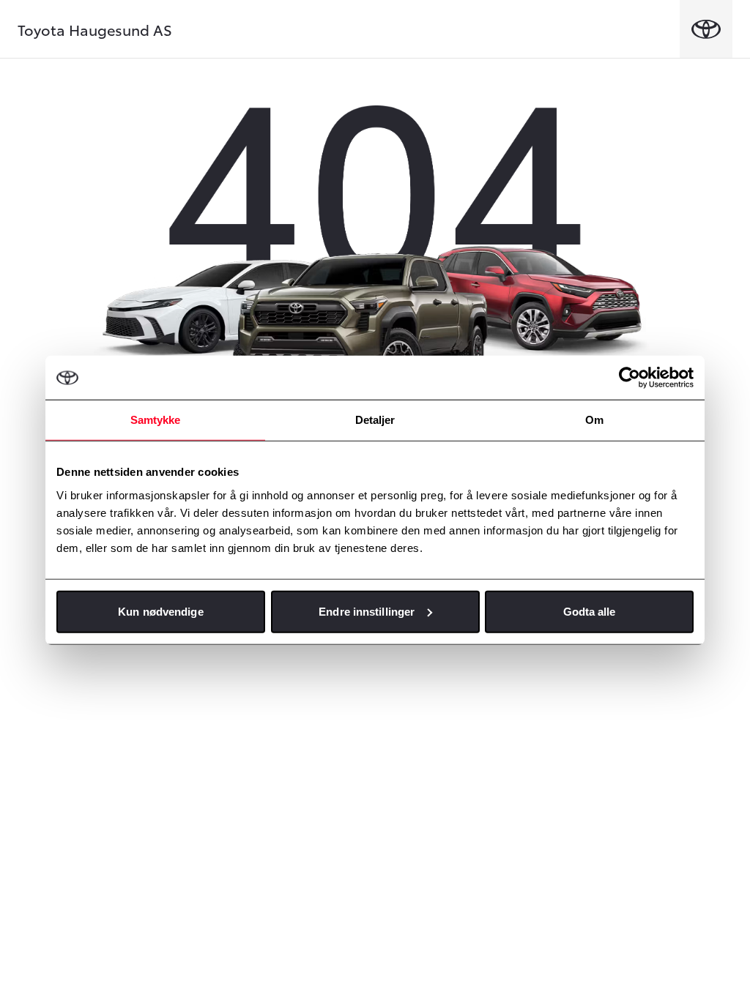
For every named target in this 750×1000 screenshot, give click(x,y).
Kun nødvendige (160, 611)
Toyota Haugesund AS (95, 29)
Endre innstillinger (367, 611)
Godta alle (589, 611)
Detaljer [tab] (375, 420)
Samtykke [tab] (155, 420)
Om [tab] (594, 420)
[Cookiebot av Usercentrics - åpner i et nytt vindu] (629, 378)
